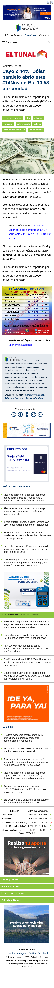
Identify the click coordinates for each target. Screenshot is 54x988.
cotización (8, 124)
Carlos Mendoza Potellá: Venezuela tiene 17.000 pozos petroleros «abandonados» (26, 636)
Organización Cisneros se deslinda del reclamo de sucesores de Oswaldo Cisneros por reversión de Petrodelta (27, 676)
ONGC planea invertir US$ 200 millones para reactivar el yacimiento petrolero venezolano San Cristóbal (28, 662)
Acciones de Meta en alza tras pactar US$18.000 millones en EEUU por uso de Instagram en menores (26, 789)
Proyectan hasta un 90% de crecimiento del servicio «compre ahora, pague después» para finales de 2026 (27, 549)
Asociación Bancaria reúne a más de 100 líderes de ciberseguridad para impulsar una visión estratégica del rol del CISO (27, 762)
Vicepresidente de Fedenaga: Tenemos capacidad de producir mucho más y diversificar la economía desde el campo (25, 497)
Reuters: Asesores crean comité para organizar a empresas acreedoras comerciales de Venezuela (23, 738)
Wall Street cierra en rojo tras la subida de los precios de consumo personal (28, 750)
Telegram (9, 398)
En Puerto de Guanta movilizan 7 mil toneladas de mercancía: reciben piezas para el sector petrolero (27, 535)
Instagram (20, 398)
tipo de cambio (36, 130)
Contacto (44, 35)
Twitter (29, 398)
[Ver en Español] (51, 2)
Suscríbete (30, 35)
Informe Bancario (10, 886)
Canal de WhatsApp (34, 395)
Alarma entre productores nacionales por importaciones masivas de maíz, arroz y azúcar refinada (25, 511)
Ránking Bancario (11, 880)
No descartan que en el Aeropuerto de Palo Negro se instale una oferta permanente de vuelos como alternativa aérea (27, 624)
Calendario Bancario (12, 900)
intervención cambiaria (14, 130)
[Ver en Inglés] (48, 2)
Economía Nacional (13, 118)
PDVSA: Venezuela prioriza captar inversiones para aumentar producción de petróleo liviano (26, 649)
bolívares (38, 118)
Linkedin (10, 953)
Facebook (39, 398)
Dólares (37, 124)
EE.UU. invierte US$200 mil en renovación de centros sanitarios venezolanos (26, 801)
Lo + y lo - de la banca (13, 893)
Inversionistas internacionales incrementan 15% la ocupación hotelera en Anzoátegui (26, 523)
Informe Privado (13, 35)
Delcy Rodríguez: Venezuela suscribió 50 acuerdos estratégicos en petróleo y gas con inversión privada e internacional (27, 562)
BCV (28, 118)
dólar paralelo (23, 124)
